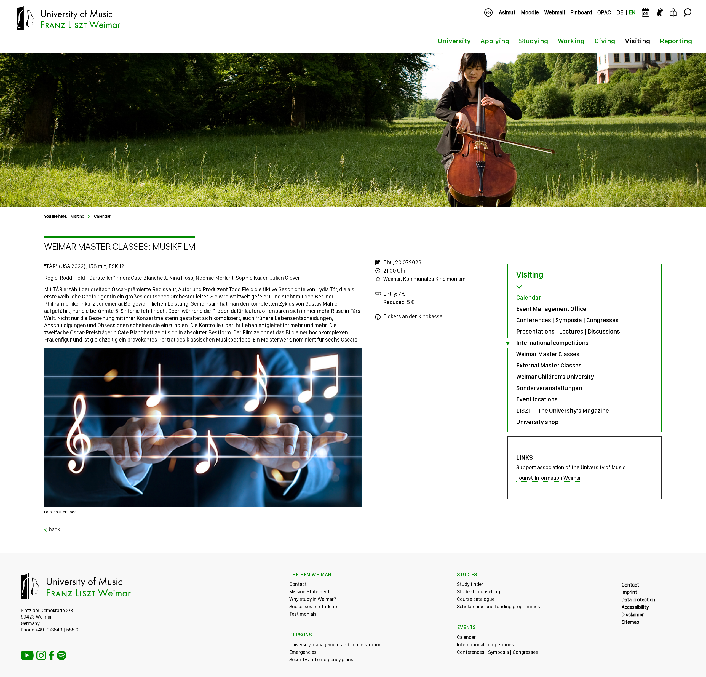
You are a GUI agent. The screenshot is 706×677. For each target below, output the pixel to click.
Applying (494, 41)
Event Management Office (551, 308)
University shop (537, 421)
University (454, 41)
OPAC (604, 12)
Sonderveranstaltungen (549, 387)
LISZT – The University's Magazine (562, 410)
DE (619, 12)
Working (571, 41)
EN (632, 12)
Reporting (676, 41)
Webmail (554, 12)
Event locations (537, 399)
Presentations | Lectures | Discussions (568, 331)
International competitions (552, 342)
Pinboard (581, 12)
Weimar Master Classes (547, 354)
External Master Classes (549, 365)
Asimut (507, 12)
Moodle (530, 12)
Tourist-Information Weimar (548, 478)
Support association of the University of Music (570, 467)
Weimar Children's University (555, 376)
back (54, 529)
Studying (533, 41)
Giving (604, 41)
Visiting (637, 41)
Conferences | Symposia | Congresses (567, 320)
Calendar (102, 216)
